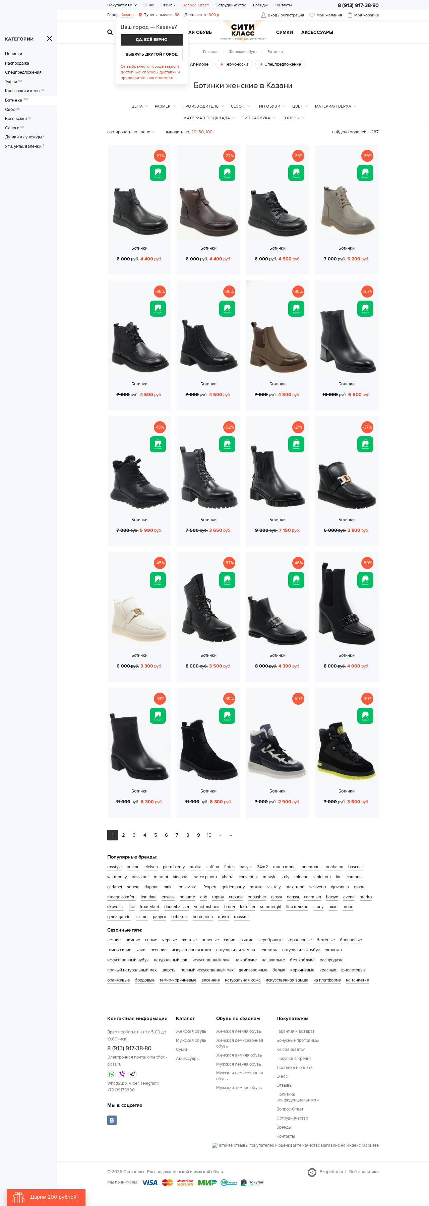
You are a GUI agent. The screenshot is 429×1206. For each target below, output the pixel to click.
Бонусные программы (298, 1040)
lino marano (297, 906)
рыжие (246, 940)
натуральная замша (235, 950)
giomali (361, 887)
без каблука (302, 960)
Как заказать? (291, 1049)
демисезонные (253, 970)
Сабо (12, 109)
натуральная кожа (243, 980)
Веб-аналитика (364, 1172)
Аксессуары (317, 32)
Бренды (260, 5)
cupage (236, 897)
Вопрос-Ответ (195, 5)
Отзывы (168, 5)
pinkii (169, 887)
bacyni (246, 867)
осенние (158, 950)
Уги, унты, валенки (24, 146)
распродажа (332, 960)
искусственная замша (287, 980)
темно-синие (119, 950)
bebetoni (179, 916)
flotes (229, 867)
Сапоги (14, 128)
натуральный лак (170, 960)
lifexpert (209, 887)
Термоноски (236, 64)
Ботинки (16, 100)
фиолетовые (353, 970)
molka (195, 867)
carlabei (114, 887)
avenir (349, 897)
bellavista (187, 887)
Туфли (13, 81)
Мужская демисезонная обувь (239, 1075)
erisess (168, 897)
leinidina (149, 897)
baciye (332, 897)
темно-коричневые (178, 980)
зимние (133, 940)
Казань (127, 14)
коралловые (300, 940)
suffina (212, 867)
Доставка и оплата (295, 1067)
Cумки (284, 32)
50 (201, 132)
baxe (333, 906)
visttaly (274, 887)
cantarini (355, 877)
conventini (248, 877)
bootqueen (203, 916)
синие (229, 940)
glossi (276, 897)
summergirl (270, 906)
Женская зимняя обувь (239, 1055)
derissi (293, 897)
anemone (310, 867)
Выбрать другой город (152, 54)
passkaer (140, 877)
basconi (355, 867)
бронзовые (351, 940)
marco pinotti (204, 877)
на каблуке (246, 960)
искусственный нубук (128, 960)
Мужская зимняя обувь (239, 1087)
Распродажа (17, 63)
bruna (229, 906)
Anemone (198, 64)
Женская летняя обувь (238, 1031)
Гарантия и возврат (295, 1031)
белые (278, 970)
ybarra (228, 877)
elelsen (151, 867)
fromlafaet (149, 906)
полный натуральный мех (132, 970)
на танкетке (357, 980)
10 (209, 835)
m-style (270, 877)
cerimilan (312, 897)
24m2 (262, 867)
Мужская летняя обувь (238, 1064)
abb (203, 897)
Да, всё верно (151, 39)
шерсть (169, 970)
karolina (247, 906)
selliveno (317, 887)
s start (142, 916)
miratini (161, 877)
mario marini (285, 867)
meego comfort (121, 897)
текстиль (268, 950)
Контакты (283, 5)
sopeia (133, 887)
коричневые (302, 970)
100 (209, 132)
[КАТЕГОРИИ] (49, 38)
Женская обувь (243, 51)
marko (366, 897)
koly (285, 877)
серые (151, 940)
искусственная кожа (191, 950)
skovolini (115, 906)
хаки (140, 950)
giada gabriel (119, 916)
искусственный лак (211, 960)
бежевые (326, 940)
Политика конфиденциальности (298, 1097)
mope (348, 906)
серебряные (270, 940)
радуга (159, 916)
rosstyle (114, 867)
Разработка (331, 1172)
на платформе (327, 980)
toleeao (301, 877)
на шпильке (273, 960)
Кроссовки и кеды (25, 90)
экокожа (333, 950)
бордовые (145, 980)
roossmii (242, 916)
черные (169, 940)
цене (145, 132)
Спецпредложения (23, 72)
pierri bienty (174, 867)
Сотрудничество (231, 5)
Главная (211, 51)
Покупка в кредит (294, 1058)
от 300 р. (202, 14)
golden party (233, 887)
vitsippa (180, 877)
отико (223, 916)
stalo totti (322, 877)
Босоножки (17, 118)
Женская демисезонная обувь (239, 1043)
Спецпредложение (282, 64)
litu (339, 877)
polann (133, 867)
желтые (189, 940)
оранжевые (118, 980)
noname (187, 897)
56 (161, 14)
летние (114, 940)
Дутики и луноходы (24, 137)
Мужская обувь (191, 32)
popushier (257, 897)
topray (218, 897)
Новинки (13, 54)
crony (318, 906)
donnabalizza (176, 906)
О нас (148, 5)
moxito (256, 887)
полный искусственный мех (207, 970)
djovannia (340, 887)
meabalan (333, 867)
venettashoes (206, 906)
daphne (151, 887)
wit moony (117, 877)
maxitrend (295, 887)
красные (327, 970)
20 (193, 132)
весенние (210, 980)
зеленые (210, 940)
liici (132, 906)
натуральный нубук (301, 950)
